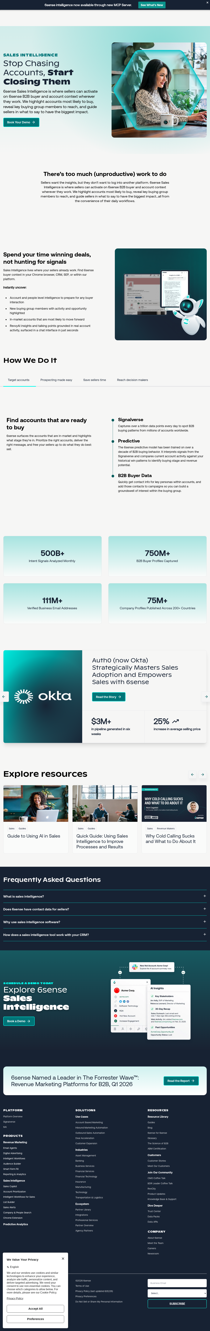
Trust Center (154, 1211)
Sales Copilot (10, 1186)
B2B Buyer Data (135, 475)
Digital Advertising (12, 1153)
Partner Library (83, 1209)
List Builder (9, 1202)
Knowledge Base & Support (162, 1199)
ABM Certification (157, 1148)
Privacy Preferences (85, 1296)
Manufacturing (83, 1187)
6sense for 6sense (157, 1133)
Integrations (81, 1215)
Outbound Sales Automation (90, 1133)
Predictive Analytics (15, 1224)
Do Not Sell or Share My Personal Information (99, 1301)
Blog (150, 1127)
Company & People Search (17, 1212)
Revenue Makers (166, 828)
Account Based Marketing (89, 1122)
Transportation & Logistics (89, 1197)
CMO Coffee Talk (156, 1178)
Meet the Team (155, 1243)
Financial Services (84, 1171)
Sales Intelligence (14, 1180)
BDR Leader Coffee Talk (160, 1183)
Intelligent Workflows (14, 1158)
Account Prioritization (14, 1191)
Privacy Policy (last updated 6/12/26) (94, 1291)
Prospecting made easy (56, 380)
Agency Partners (84, 1230)
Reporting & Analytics (14, 1174)
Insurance (80, 1181)
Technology (81, 1192)
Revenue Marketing (15, 1142)
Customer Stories (157, 1160)
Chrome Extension (12, 1218)
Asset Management (85, 1155)
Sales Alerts (9, 1207)
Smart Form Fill (11, 1169)
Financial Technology (86, 1176)
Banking (79, 1160)
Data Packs (154, 1216)
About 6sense (155, 1238)
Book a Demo (16, 1021)
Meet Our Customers (159, 1166)
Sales (11, 828)
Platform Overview (12, 1116)
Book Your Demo (18, 122)
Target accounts (18, 380)
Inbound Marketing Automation (91, 1127)
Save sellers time (94, 380)
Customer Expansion (86, 1143)
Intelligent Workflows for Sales (19, 1197)
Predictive (129, 440)
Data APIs (153, 1221)
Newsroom (153, 1253)
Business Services (84, 1166)
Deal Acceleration (84, 1138)
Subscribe (177, 1303)
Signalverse (130, 419)
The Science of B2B (158, 1143)
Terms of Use (82, 1286)
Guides (22, 828)
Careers (152, 1248)
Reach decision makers (132, 380)
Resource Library (158, 1116)
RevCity (152, 1188)
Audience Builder (12, 1163)
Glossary (152, 1138)
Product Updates (156, 1194)
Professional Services (86, 1220)
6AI (5, 1127)
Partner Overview (84, 1225)
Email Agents (10, 1148)
